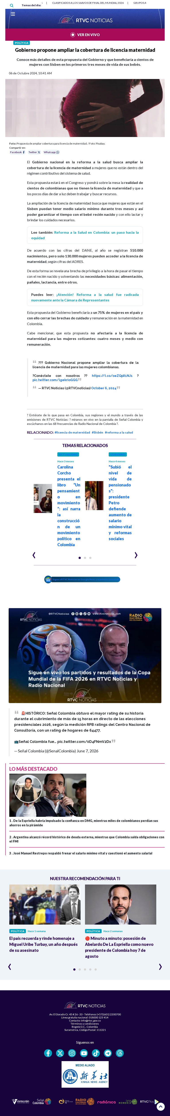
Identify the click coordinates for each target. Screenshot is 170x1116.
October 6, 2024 (103, 388)
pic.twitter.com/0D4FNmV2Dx (84, 742)
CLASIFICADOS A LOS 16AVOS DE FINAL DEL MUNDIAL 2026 (88, 2)
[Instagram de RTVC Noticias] (72, 1053)
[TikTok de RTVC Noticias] (96, 1053)
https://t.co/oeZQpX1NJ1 (112, 376)
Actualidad (68, 454)
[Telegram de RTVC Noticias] (108, 1053)
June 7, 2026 (87, 750)
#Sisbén (97, 432)
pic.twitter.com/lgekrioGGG (55, 380)
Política (21, 42)
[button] (79, 558)
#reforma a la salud (119, 432)
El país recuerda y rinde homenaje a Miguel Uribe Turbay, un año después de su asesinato (43, 944)
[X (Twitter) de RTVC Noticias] (60, 1053)
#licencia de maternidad (72, 432)
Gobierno (117, 454)
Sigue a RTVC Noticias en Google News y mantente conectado (86, 579)
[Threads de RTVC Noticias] (120, 1053)
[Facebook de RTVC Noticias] (48, 1053)
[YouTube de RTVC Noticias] (84, 1053)
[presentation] (34, 553)
